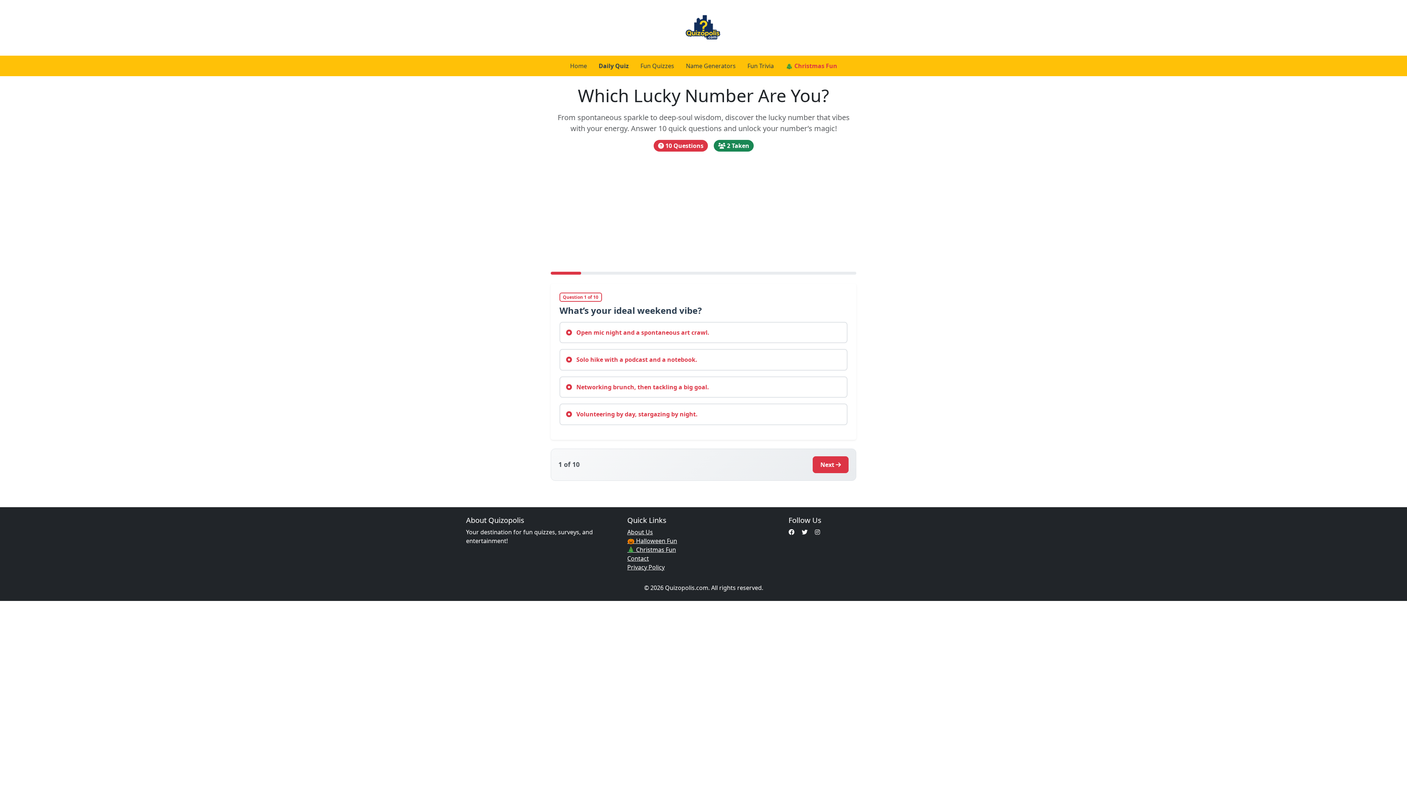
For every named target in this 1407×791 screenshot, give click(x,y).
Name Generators (711, 66)
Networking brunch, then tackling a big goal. (642, 387)
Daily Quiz (614, 66)
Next (827, 465)
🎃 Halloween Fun (652, 541)
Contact (638, 558)
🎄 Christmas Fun (811, 66)
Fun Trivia (760, 66)
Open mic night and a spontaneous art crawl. (642, 332)
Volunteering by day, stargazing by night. (636, 414)
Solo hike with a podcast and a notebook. (636, 360)
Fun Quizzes (657, 66)
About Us (640, 532)
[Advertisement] (704, 211)
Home (578, 66)
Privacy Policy (646, 567)
